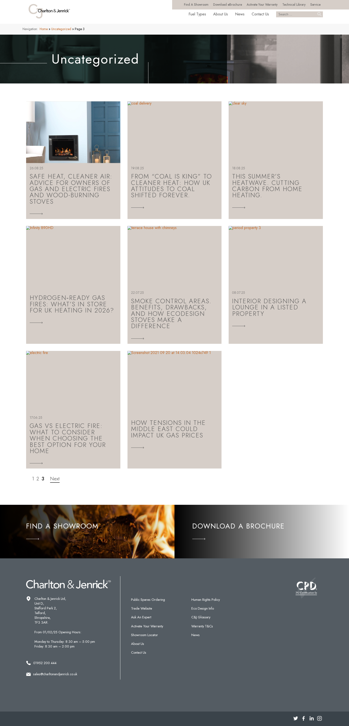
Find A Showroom (196, 4)
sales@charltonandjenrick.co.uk (55, 674)
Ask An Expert (141, 617)
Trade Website (141, 608)
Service (315, 4)
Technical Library (294, 4)
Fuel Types (197, 14)
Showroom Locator (144, 635)
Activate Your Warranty (262, 4)
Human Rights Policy (205, 599)
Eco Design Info (202, 608)
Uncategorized (61, 29)
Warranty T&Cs (202, 626)
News (240, 14)
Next (55, 478)
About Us (220, 14)
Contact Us (260, 14)
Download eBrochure (227, 4)
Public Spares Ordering (148, 599)
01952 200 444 (45, 663)
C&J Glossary (200, 617)
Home (44, 29)
